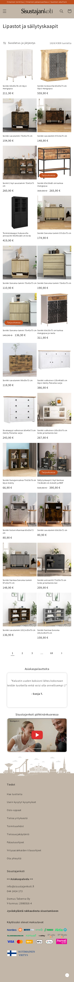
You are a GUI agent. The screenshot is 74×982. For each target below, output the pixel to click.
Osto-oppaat (14, 810)
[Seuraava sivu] (61, 653)
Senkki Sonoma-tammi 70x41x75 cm (20, 283)
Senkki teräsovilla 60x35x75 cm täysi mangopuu (52, 87)
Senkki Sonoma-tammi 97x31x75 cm (54, 233)
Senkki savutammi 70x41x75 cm (18, 136)
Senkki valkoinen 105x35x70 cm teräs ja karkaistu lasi (52, 431)
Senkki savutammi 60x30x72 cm (52, 530)
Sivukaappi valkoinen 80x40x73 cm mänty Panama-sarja (19, 431)
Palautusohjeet (15, 842)
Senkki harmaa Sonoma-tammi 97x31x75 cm (17, 581)
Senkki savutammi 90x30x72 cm (18, 380)
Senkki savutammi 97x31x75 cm (52, 136)
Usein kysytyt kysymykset (21, 802)
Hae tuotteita (14, 794)
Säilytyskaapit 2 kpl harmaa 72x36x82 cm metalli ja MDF (50, 481)
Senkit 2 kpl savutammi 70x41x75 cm (18, 184)
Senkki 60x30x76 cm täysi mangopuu (15, 87)
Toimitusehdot (15, 826)
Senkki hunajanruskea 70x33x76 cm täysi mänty (19, 481)
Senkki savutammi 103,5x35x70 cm (19, 630)
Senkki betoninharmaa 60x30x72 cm (18, 531)
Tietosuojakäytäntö (18, 834)
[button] (4, 11)
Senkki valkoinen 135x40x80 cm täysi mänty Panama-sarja (52, 381)
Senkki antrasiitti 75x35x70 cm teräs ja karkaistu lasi (51, 581)
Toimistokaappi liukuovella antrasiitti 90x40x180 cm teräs (17, 234)
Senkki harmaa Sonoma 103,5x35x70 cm (48, 631)
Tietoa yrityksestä (17, 818)
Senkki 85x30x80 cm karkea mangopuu (50, 184)
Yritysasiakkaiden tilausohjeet (24, 850)
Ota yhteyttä (14, 858)
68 (51, 653)
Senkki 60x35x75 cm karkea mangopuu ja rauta (50, 331)
